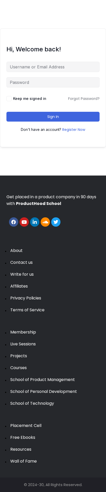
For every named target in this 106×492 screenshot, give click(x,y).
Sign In (53, 116)
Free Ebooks (22, 437)
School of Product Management (42, 380)
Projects (18, 356)
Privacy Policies (25, 298)
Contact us (21, 262)
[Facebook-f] (13, 222)
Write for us (22, 274)
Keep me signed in (29, 98)
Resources (20, 449)
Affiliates (19, 286)
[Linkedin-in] (34, 222)
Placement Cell (25, 425)
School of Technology (32, 403)
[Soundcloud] (45, 222)
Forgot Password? (84, 98)
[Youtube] (24, 222)
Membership (23, 332)
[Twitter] (55, 222)
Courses (18, 368)
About (16, 250)
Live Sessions (23, 344)
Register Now (73, 129)
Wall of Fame (23, 461)
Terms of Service (27, 310)
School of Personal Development (43, 391)
